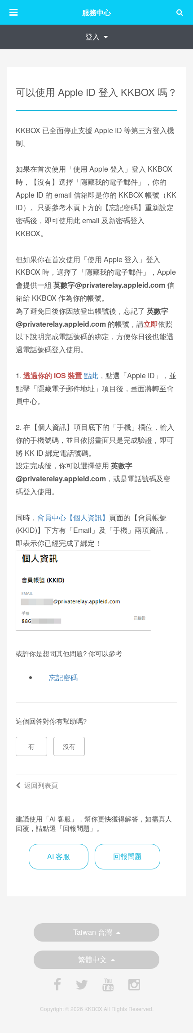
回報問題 (127, 856)
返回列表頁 (41, 785)
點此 (91, 375)
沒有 (69, 746)
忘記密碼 (63, 677)
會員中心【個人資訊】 (73, 517)
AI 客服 (58, 856)
